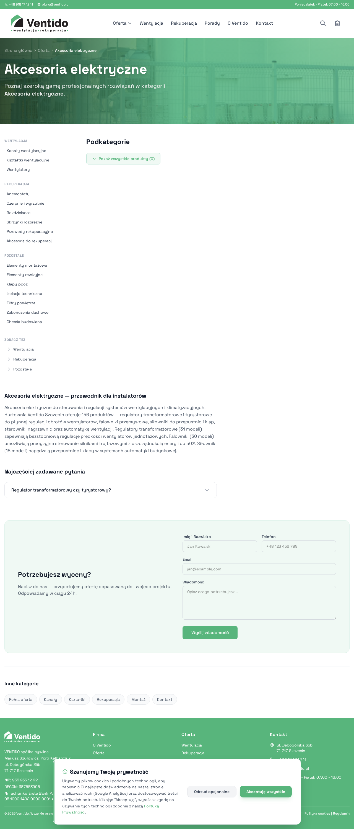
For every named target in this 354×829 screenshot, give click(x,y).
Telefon (269, 536)
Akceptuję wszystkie (265, 791)
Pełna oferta (20, 699)
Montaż (138, 699)
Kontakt (264, 23)
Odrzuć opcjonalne (212, 791)
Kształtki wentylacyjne (28, 160)
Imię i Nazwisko (197, 536)
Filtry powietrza (21, 302)
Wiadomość (193, 582)
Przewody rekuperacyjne (30, 231)
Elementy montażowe (27, 265)
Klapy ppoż (17, 284)
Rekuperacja (184, 23)
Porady (212, 23)
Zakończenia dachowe (27, 312)
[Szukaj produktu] (323, 23)
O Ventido (238, 23)
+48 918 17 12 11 (21, 4)
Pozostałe (14, 255)
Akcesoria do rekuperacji (29, 240)
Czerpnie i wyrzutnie (25, 203)
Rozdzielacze (18, 212)
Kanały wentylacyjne (26, 150)
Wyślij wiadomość (210, 632)
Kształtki (77, 699)
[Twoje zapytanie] (337, 23)
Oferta (119, 23)
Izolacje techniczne (24, 293)
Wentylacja (151, 23)
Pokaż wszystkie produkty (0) (127, 158)
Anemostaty (18, 193)
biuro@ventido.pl (55, 4)
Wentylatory (18, 169)
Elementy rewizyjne (25, 274)
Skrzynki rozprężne (24, 222)
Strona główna (18, 50)
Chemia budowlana (24, 321)
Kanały (50, 699)
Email (187, 559)
